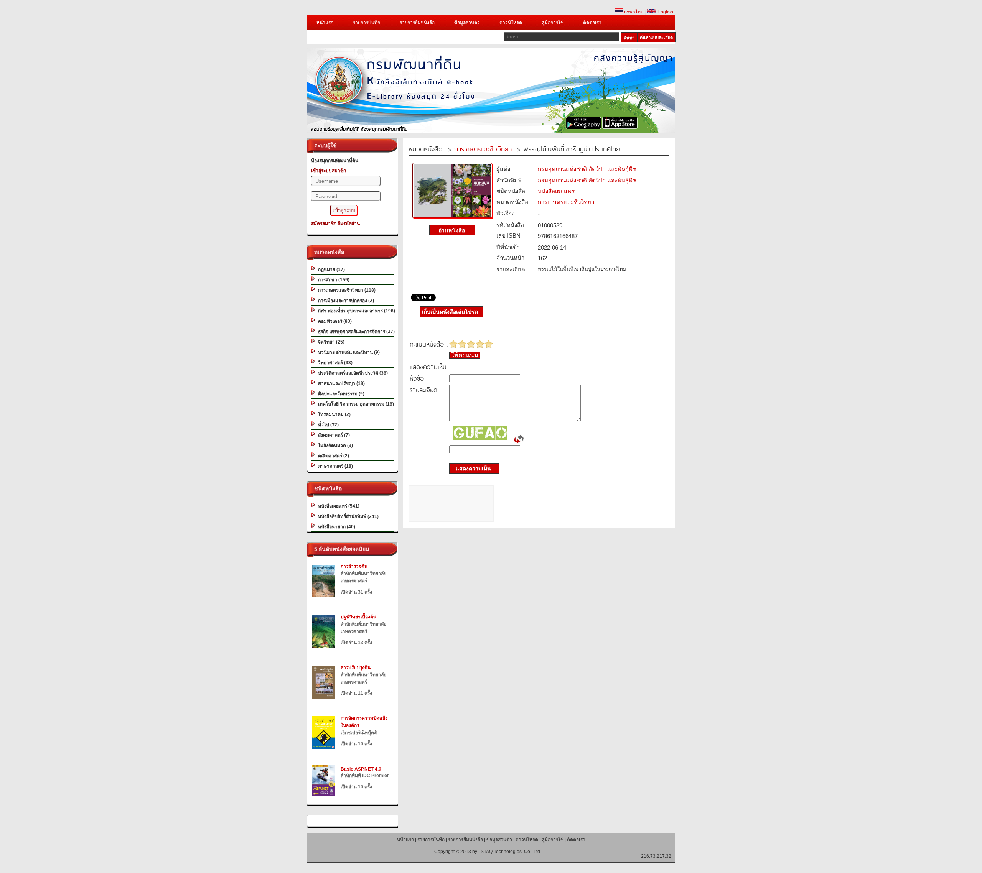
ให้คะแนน (464, 355)
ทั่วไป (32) (327, 424)
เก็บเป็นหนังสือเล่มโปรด (450, 312)
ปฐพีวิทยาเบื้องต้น (358, 617)
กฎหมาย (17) (330, 269)
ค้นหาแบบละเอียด (656, 37)
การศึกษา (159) (332, 280)
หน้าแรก (324, 22)
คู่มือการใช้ (552, 22)
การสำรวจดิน (354, 566)
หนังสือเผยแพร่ (556, 191)
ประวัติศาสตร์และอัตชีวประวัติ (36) (352, 373)
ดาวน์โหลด (510, 22)
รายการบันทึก (366, 22)
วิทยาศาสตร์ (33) (334, 362)
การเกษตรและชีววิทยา (483, 148)
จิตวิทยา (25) (330, 342)
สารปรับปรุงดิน (356, 667)
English (664, 12)
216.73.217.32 (656, 856)
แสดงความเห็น (471, 468)
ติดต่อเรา (592, 22)
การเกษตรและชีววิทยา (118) (346, 290)
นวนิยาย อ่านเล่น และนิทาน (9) (348, 352)
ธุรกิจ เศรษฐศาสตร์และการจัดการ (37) (355, 331)
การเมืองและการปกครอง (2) (345, 300)
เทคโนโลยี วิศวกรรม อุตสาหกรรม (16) (355, 404)
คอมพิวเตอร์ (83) (334, 321)
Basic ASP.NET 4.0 (361, 769)
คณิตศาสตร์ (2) (332, 456)
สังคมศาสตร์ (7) (333, 435)
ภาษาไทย (633, 12)
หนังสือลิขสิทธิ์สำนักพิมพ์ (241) (347, 516)
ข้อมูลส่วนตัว (467, 22)
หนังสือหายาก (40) (335, 526)
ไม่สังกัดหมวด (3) (334, 445)
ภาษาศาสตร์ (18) (334, 466)
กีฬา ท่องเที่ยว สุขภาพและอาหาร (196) (355, 311)
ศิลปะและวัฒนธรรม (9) (340, 393)
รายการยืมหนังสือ (417, 22)
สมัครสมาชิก (323, 223)
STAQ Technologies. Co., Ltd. (511, 851)
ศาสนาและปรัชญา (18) (340, 383)
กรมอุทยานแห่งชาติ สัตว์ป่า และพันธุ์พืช (587, 169)
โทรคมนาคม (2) (333, 414)
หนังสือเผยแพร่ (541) (337, 506)
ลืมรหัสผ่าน (349, 223)
